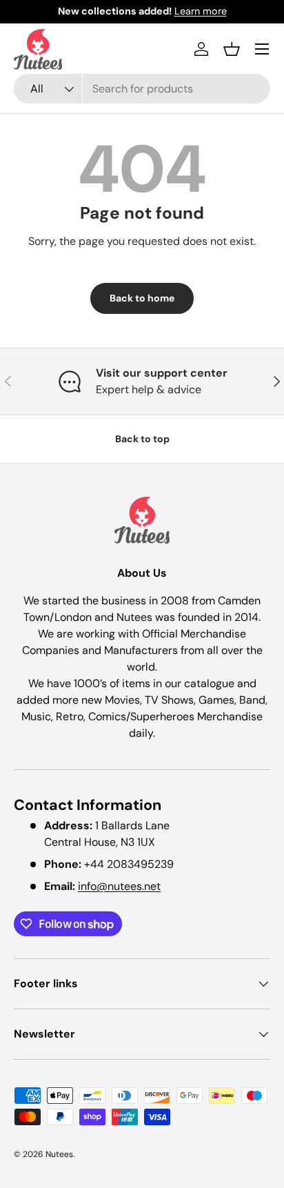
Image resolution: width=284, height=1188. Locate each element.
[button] (231, 49)
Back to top (142, 439)
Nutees (59, 1154)
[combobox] (142, 88)
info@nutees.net (119, 886)
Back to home (142, 298)
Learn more (200, 11)
